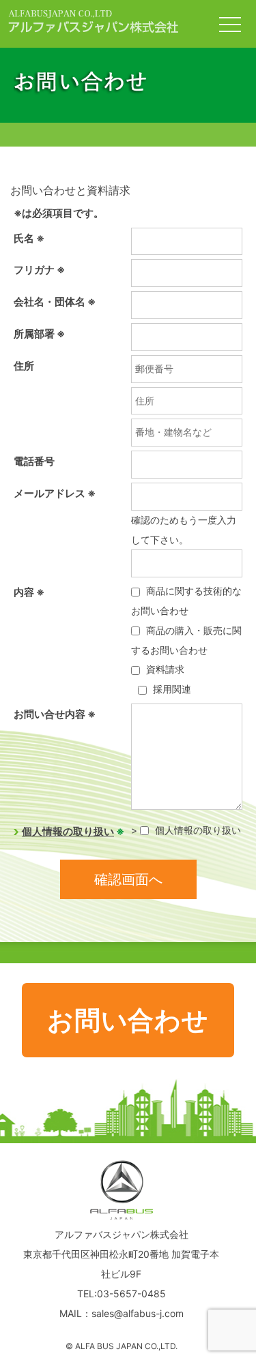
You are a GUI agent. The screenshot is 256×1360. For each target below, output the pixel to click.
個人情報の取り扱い (68, 831)
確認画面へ (128, 879)
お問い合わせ (128, 1020)
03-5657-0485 (131, 1293)
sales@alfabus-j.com (137, 1313)
